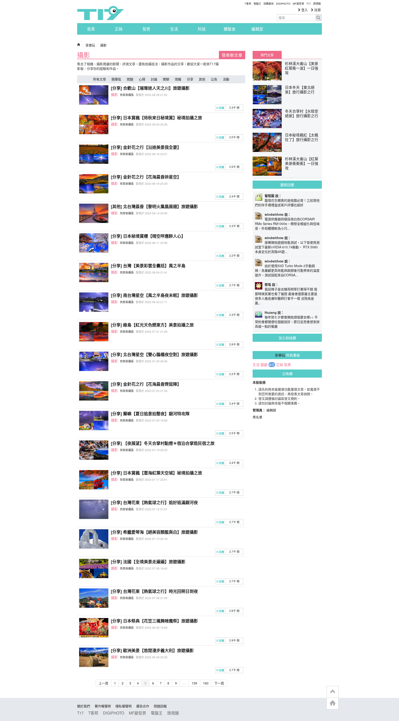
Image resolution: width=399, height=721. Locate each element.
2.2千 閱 (234, 255)
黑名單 (257, 417)
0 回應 (220, 108)
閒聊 (166, 79)
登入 (304, 9)
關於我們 (83, 706)
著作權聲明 (103, 706)
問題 (130, 79)
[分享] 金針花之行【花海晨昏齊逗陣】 (146, 384)
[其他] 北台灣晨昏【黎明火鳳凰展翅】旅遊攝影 (154, 206)
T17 (100, 13)
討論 (154, 79)
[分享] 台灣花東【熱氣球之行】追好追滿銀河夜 (154, 502)
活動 (226, 79)
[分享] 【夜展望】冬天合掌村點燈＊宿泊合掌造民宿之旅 (163, 443)
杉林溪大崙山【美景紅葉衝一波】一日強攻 (301, 68)
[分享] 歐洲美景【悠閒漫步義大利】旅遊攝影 (152, 650)
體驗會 (230, 29)
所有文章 (99, 79)
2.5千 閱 (234, 433)
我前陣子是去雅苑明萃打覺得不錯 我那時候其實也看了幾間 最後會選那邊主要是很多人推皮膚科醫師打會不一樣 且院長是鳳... (286, 296)
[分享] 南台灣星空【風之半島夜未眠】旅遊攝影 (154, 295)
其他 (202, 79)
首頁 (91, 29)
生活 (174, 29)
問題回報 (160, 706)
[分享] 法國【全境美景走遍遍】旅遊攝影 (148, 562)
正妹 (119, 29)
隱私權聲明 (123, 706)
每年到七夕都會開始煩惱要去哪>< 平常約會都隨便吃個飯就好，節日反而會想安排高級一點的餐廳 (287, 322)
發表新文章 (232, 55)
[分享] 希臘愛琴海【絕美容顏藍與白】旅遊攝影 (154, 532)
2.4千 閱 (234, 196)
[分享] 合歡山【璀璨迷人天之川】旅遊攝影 (150, 88)
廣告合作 (142, 706)
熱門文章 (267, 54)
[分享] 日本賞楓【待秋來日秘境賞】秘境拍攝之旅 (156, 118)
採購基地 (268, 3)
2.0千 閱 (234, 137)
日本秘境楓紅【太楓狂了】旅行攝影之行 (301, 137)
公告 (214, 79)
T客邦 (248, 3)
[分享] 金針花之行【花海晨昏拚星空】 (146, 177)
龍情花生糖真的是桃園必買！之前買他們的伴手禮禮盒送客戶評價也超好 (287, 202)
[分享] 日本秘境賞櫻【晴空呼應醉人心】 (148, 236)
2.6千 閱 (234, 167)
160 (206, 683)
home (332, 703)
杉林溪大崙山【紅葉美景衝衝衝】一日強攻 (301, 163)
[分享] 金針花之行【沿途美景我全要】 (146, 147)
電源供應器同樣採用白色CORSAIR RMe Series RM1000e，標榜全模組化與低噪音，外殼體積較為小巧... (287, 224)
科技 (202, 29)
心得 (142, 79)
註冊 (317, 9)
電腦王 (257, 3)
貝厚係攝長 (127, 95)
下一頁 (219, 683)
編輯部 (271, 410)
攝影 (103, 45)
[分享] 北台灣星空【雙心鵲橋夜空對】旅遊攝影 (154, 354)
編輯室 (257, 29)
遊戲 (263, 364)
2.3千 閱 (234, 107)
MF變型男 (298, 3)
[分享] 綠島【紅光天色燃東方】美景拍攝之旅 (152, 325)
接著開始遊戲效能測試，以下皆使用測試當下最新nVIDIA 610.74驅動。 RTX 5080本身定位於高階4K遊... (287, 247)
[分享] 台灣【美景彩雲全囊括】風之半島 (148, 266)
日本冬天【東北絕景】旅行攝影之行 (299, 90)
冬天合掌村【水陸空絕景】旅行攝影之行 (301, 113)
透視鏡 (317, 3)
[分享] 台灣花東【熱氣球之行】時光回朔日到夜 (154, 591)
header (332, 692)
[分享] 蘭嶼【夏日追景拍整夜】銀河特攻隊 (150, 414)
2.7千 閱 (234, 285)
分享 (190, 79)
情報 (178, 79)
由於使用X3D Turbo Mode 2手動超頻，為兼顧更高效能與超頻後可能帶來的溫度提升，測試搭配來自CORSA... (287, 270)
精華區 (116, 79)
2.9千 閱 (234, 640)
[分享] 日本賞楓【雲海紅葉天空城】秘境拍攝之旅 (156, 473)
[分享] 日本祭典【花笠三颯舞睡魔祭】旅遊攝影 (154, 621)
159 (194, 683)
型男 (146, 29)
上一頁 (103, 683)
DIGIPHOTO (283, 3)
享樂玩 (90, 45)
